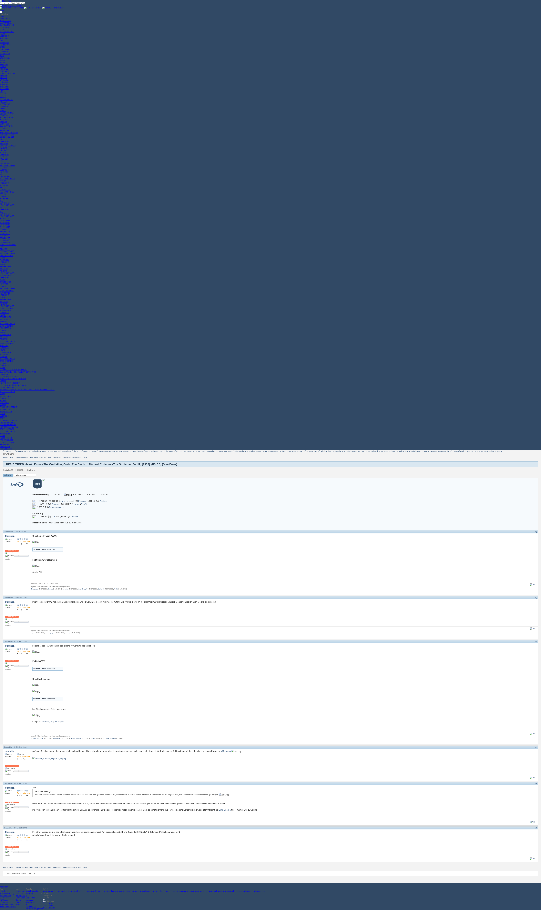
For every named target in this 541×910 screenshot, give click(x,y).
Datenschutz (31, 907)
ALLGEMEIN (4, 89)
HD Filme (110, 891)
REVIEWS (3, 148)
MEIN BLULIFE (5, 434)
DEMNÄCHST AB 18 (7, 423)
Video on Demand (202, 891)
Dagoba (50, 589)
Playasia (82, 501)
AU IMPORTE (5, 223)
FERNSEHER (4, 43)
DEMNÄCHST (5, 163)
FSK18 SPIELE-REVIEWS (9, 427)
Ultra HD (118, 891)
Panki (116, 589)
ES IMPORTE (5, 229)
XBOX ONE (4, 346)
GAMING (3, 381)
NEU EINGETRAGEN (7, 166)
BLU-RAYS (4, 120)
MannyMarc (34, 589)
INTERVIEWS (5, 54)
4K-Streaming (48, 891)
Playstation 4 (181, 891)
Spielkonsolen (74, 891)
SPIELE (2, 258)
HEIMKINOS (4, 445)
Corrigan (10, 536)
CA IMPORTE (5, 225)
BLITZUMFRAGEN (7, 25)
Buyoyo (64, 501)
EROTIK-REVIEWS (7, 429)
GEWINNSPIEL (5, 49)
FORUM (3, 363)
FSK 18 (2, 414)
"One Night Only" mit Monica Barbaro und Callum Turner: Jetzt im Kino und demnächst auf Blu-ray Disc (42, 451)
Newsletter (4, 891)
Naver (76, 504)
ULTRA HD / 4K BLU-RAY (9, 376)
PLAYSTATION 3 (6, 311)
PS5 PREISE (4, 128)
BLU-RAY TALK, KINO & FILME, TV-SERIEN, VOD (18, 372)
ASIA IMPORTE (6, 218)
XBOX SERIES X (6, 328)
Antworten (8, 475)
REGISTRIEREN (6, 438)
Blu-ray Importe (260, 891)
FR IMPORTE (5, 231)
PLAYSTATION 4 (6, 293)
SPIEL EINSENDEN (7, 291)
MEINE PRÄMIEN (6, 449)
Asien (85, 458)
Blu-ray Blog (20, 896)
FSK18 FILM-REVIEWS (8, 425)
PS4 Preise (4, 900)
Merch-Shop (20, 898)
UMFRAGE (4, 80)
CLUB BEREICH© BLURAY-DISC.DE (13, 385)
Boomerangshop (56, 507)
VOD (2, 247)
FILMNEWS (4, 144)
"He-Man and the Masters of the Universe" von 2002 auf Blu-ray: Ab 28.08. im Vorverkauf (177, 451)
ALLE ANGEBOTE (6, 117)
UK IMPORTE (5, 240)
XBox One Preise (6, 904)
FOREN (2, 368)
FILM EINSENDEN (6, 256)
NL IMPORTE (5, 236)
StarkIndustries (111, 738)
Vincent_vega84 (83, 589)
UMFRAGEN (4, 27)
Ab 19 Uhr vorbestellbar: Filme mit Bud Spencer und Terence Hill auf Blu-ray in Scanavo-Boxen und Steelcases (404, 451)
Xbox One (218, 891)
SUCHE (2, 394)
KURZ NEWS (4, 87)
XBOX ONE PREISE (7, 135)
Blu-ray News (48, 903)
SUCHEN (3, 405)
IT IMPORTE (5, 234)
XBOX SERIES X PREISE (9, 133)
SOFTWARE (4, 71)
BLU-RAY (3, 152)
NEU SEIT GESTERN (7, 392)
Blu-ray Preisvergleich (88, 891)
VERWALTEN (5, 409)
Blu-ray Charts (63, 891)
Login (2, 10)
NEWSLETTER (5, 21)
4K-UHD (3, 181)
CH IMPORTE (5, 227)
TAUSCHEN (4, 403)
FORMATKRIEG (6, 45)
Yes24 (84, 504)
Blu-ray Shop (249, 891)
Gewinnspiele (21, 891)
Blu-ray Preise (5, 898)
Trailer (225, 891)
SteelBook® (57, 458)
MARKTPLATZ (5, 396)
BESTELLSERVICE (7, 251)
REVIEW (3, 98)
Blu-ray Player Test (151, 891)
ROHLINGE (4, 69)
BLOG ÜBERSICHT (7, 442)
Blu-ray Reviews (138, 891)
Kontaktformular (32, 891)
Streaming (240, 891)
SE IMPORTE (5, 238)
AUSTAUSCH (5, 38)
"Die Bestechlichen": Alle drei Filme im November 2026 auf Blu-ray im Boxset (334, 451)
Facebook (29, 894)
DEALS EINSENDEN (7, 137)
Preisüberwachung (7, 894)
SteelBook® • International (72, 458)
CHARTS (3, 157)
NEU (1, 161)
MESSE (2, 60)
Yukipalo (55, 504)
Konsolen (232, 891)
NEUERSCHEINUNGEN (8, 420)
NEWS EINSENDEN (7, 113)
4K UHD (212, 891)
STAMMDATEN (6, 412)
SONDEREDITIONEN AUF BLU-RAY (13, 379)
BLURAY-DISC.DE (6, 100)
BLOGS (2, 29)
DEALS (4, 115)
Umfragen (19, 894)
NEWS (2, 34)
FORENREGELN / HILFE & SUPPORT (13, 370)
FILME (2, 91)
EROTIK (3, 95)
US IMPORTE (5, 242)
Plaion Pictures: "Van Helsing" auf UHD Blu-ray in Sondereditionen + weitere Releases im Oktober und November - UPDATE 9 (258, 451)
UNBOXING (4, 82)
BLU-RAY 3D (4, 168)
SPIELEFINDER (5, 267)
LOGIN (2, 436)
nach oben (4, 887)
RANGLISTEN (5, 447)
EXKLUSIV (4, 40)
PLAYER (3, 67)
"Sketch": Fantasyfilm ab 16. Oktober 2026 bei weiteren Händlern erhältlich (474, 451)
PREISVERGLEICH (6, 440)
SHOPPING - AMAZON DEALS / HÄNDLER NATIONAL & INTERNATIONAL (27, 390)
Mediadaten (30, 898)
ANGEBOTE (4, 84)
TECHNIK (3, 76)
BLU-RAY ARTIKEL (7, 32)
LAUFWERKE (5, 58)
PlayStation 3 (102, 891)
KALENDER (4, 159)
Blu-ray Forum (8, 458)
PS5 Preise (4, 902)
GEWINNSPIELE (6, 23)
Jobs (18, 904)
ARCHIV (3, 111)
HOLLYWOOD (5, 51)
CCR (54, 516)
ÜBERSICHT (4, 36)
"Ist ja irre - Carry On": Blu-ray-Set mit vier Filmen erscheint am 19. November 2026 (113, 451)
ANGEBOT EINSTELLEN (9, 407)
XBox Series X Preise (8, 907)
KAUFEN (3, 401)
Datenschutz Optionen (34, 909)
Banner (18, 900)
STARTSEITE (5, 18)
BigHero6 (101, 589)
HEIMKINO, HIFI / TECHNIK (10, 383)
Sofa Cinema (225, 810)
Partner (18, 902)
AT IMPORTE (5, 221)
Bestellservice (5, 896)
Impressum (30, 900)
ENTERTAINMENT (7, 387)
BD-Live (173, 891)
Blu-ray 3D (190, 891)
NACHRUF (4, 65)
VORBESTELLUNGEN (8, 146)
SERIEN (3, 93)
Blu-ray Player (164, 891)
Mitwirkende (30, 902)
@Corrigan (226, 751)
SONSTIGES (4, 124)
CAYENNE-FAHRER (36, 738)
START (3, 16)
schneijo (65, 589)
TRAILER (3, 78)
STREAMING (5, 374)
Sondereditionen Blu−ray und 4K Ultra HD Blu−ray (33, 458)
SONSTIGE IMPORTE (8, 245)
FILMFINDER (4, 150)
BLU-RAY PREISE (6, 126)
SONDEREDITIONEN (7, 73)
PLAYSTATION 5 (6, 275)
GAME (2, 47)
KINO (2, 56)
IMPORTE (3, 207)
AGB (27, 904)
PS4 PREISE (4, 131)
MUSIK (2, 62)
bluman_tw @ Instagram (53, 721)
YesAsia (103, 501)
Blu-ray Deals (48, 905)
